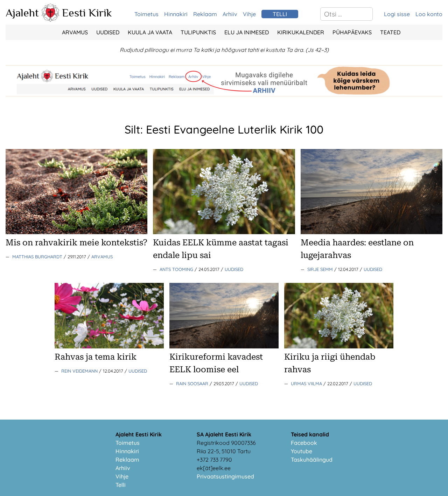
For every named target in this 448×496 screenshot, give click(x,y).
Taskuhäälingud (311, 459)
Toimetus (146, 14)
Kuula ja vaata (150, 32)
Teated (390, 32)
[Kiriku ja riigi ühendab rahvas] (338, 346)
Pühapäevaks (352, 32)
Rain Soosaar (193, 383)
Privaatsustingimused (225, 476)
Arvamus (75, 32)
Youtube (301, 451)
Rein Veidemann (80, 371)
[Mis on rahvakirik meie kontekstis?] (76, 232)
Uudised (107, 32)
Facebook (304, 442)
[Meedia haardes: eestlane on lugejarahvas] (371, 232)
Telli (120, 484)
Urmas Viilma (307, 383)
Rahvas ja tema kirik (95, 357)
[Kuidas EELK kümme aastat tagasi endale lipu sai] (224, 232)
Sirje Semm (320, 269)
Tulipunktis (198, 32)
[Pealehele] (50, 19)
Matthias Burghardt (38, 256)
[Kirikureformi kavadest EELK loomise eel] (224, 346)
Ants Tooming (177, 269)
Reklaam (205, 14)
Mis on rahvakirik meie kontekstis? (76, 242)
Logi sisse (397, 14)
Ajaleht (22, 12)
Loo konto (428, 14)
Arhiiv (230, 14)
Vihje (249, 14)
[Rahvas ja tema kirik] (109, 346)
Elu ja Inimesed (246, 32)
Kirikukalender (300, 32)
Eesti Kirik (87, 12)
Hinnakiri (176, 14)
